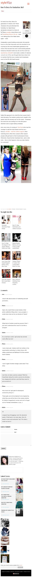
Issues (24, 209)
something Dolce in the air (10, 34)
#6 (1, 359)
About (21, 571)
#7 (1, 370)
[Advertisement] (16, 16)
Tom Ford (20, 127)
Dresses (13, 209)
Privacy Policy (27, 571)
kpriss (10, 209)
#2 (1, 305)
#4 (1, 332)
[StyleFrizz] (6, 4)
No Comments (6, 483)
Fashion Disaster (19, 209)
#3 (1, 319)
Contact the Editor (14, 571)
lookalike (8, 32)
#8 (1, 386)
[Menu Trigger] (28, 4)
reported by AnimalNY (7, 53)
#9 (1, 407)
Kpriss (20, 565)
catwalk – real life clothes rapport (14, 131)
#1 (1, 294)
